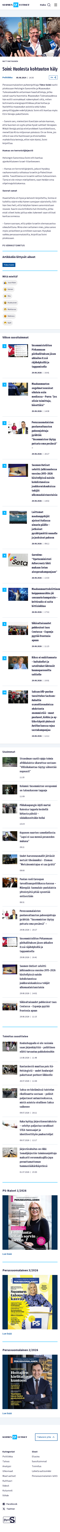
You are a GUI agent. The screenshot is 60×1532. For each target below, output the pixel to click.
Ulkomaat (7, 1471)
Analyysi (6, 1466)
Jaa (51, 77)
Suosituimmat (39, 1461)
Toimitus (36, 1466)
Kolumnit (7, 1490)
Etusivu (36, 1456)
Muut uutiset (9, 1476)
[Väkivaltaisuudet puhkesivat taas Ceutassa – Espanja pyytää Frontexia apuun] (9, 1009)
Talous (6, 1461)
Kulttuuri (7, 1481)
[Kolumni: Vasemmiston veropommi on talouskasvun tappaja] (9, 791)
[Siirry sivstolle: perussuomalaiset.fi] (15, 1519)
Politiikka (7, 77)
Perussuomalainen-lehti (45, 1476)
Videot (5, 1485)
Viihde (5, 1495)
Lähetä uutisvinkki (41, 1471)
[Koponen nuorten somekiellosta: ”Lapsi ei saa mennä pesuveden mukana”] (9, 840)
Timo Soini (9, 264)
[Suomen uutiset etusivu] (15, 5)
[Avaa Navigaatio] (56, 5)
